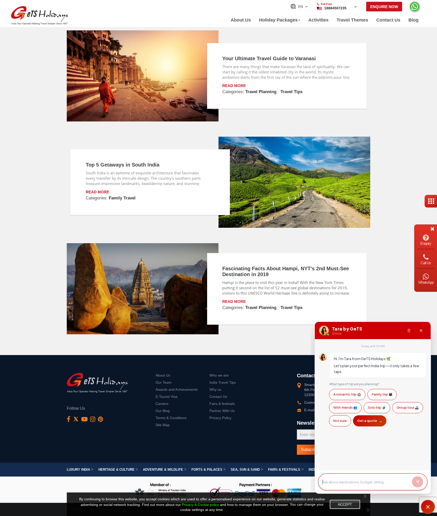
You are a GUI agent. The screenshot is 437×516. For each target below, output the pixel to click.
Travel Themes (352, 20)
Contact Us (388, 20)
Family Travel (122, 198)
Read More (234, 86)
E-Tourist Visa (167, 397)
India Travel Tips (222, 382)
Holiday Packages (278, 20)
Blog (413, 20)
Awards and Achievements (177, 389)
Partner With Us (222, 411)
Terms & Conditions (171, 418)
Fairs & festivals (222, 404)
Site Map (163, 425)
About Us (241, 20)
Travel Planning (260, 91)
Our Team (163, 382)
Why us (215, 389)
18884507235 (335, 8)
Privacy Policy (220, 418)
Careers (162, 404)
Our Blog (163, 411)
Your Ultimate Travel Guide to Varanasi (269, 58)
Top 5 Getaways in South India (122, 165)
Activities (318, 20)
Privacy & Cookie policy (200, 505)
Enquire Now (384, 7)
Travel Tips (291, 91)
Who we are (219, 375)
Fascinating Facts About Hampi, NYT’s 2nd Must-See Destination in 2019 (285, 271)
